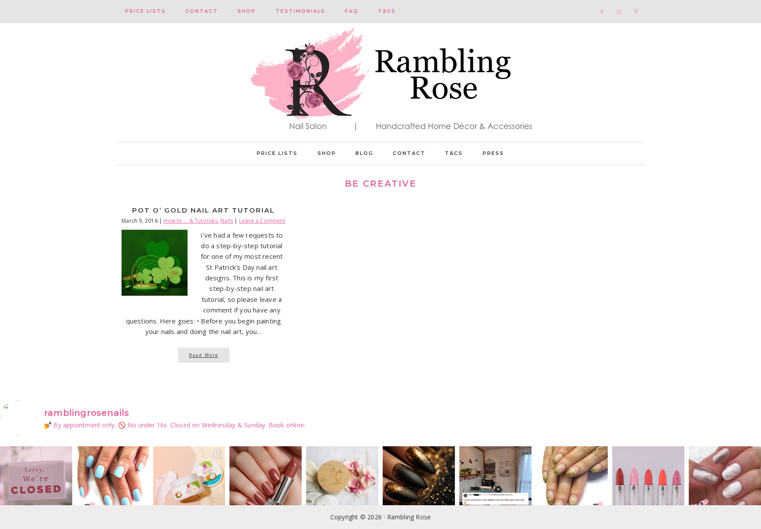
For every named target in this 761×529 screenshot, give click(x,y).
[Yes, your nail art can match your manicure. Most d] (725, 482)
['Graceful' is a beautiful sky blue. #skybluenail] (113, 482)
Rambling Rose (380, 82)
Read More (203, 355)
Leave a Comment (262, 220)
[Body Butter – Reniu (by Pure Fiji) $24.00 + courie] (189, 482)
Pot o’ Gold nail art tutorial (203, 210)
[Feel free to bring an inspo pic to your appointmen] (419, 482)
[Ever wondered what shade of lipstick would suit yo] (648, 482)
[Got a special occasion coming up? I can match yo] (265, 482)
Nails (226, 220)
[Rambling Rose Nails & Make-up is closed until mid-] (36, 482)
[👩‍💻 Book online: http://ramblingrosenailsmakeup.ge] (495, 482)
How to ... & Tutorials (190, 220)
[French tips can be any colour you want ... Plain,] (572, 482)
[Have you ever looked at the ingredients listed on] (342, 482)
